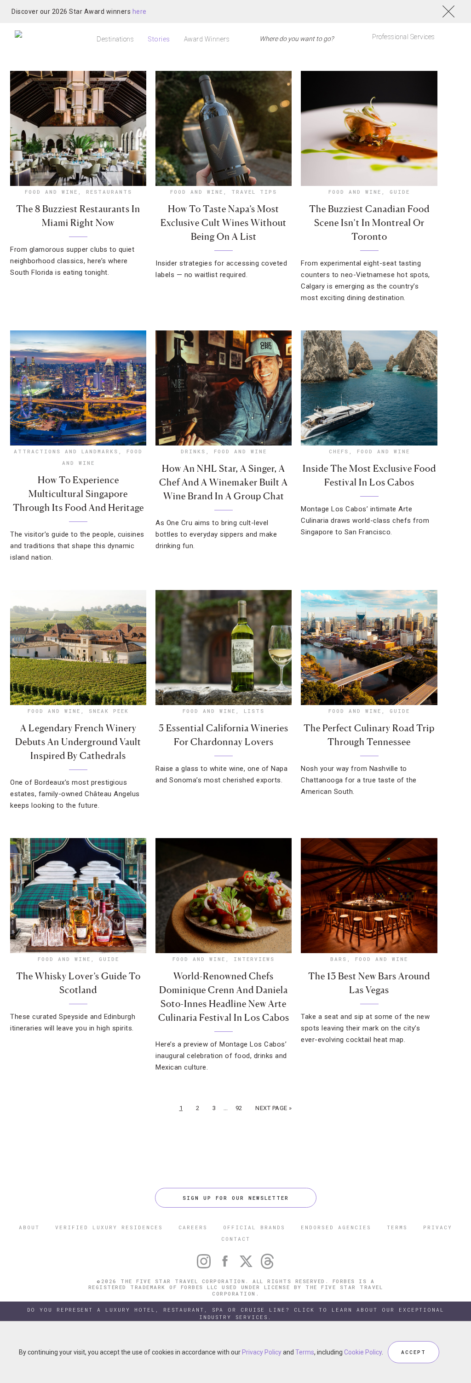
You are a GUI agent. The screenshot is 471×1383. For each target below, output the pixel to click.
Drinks (193, 451)
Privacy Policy (261, 1352)
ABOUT (29, 1227)
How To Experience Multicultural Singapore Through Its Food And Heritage (78, 494)
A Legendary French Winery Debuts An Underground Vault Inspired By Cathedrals (78, 742)
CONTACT (235, 1238)
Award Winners (207, 39)
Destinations (115, 39)
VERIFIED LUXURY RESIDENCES (109, 1227)
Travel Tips (254, 191)
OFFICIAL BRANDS (254, 1227)
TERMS (397, 1227)
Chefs (339, 451)
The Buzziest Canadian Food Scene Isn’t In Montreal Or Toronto (369, 222)
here (139, 11)
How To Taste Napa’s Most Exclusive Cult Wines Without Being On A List (224, 222)
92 (239, 1108)
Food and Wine (51, 191)
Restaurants (109, 191)
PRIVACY (437, 1227)
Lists (254, 710)
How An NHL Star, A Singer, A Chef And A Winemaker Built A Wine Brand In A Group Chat (223, 482)
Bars (338, 958)
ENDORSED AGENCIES (336, 1227)
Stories (159, 39)
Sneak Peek (109, 710)
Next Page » (273, 1108)
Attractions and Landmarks (66, 451)
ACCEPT (413, 1351)
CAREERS (192, 1227)
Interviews (254, 958)
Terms (304, 1352)
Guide (400, 191)
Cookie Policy (363, 1352)
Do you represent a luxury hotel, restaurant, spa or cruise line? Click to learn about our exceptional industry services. (235, 1313)
